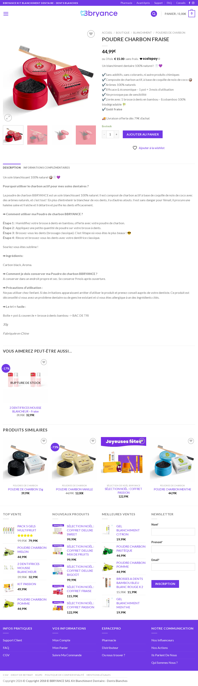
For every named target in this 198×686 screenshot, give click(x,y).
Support (158, 2)
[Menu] (6, 13)
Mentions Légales (99, 674)
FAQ (169, 2)
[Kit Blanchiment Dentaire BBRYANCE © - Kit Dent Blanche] (99, 13)
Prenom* (156, 542)
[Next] (89, 75)
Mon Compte (61, 640)
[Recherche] (154, 14)
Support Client (12, 640)
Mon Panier (60, 647)
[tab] (12, 167)
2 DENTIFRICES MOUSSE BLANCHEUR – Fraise (25, 409)
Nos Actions (159, 647)
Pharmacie (126, 2)
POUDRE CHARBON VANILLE (74, 489)
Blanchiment (142, 32)
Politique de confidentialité (64, 674)
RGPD (38, 674)
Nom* (154, 524)
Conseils (180, 2)
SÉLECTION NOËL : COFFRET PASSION (123, 490)
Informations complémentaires (46, 167)
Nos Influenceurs (162, 640)
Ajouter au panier (143, 134)
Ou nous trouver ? (113, 655)
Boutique (123, 32)
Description (12, 167)
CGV (6, 655)
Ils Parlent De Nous (164, 655)
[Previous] (9, 75)
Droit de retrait (22, 674)
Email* (155, 560)
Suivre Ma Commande (67, 655)
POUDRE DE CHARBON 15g (25, 489)
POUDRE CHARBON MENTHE (172, 489)
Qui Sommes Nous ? (164, 662)
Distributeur (110, 647)
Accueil (107, 32)
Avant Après (143, 2)
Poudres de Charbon (170, 32)
